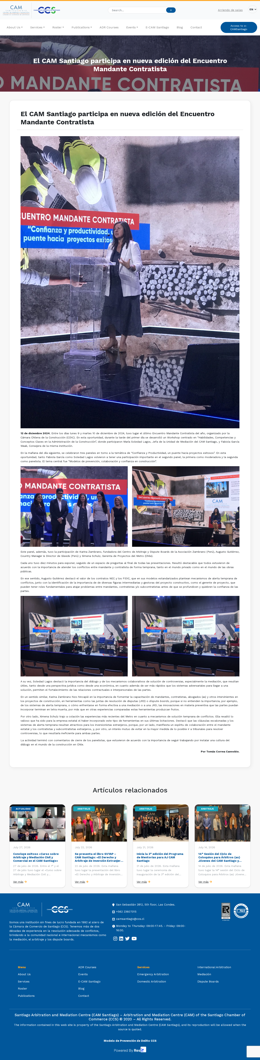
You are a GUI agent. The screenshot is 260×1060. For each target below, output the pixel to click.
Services (36, 27)
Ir (171, 10)
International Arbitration (214, 967)
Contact (196, 27)
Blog (180, 27)
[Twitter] (127, 938)
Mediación (204, 974)
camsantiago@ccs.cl (130, 919)
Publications (81, 27)
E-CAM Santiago (157, 27)
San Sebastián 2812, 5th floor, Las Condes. (145, 904)
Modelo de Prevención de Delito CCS (130, 1040)
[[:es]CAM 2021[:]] (17, 10)
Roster (57, 27)
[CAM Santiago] (25, 909)
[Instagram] (115, 938)
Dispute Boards (208, 981)
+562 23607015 (126, 911)
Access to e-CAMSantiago (238, 27)
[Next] (247, 846)
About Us (13, 27)
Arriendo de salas (230, 10)
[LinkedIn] (121, 938)
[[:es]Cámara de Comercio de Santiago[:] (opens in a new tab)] (46, 10)
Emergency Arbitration (153, 974)
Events (131, 27)
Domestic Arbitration (151, 981)
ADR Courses (109, 27)
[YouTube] (134, 938)
